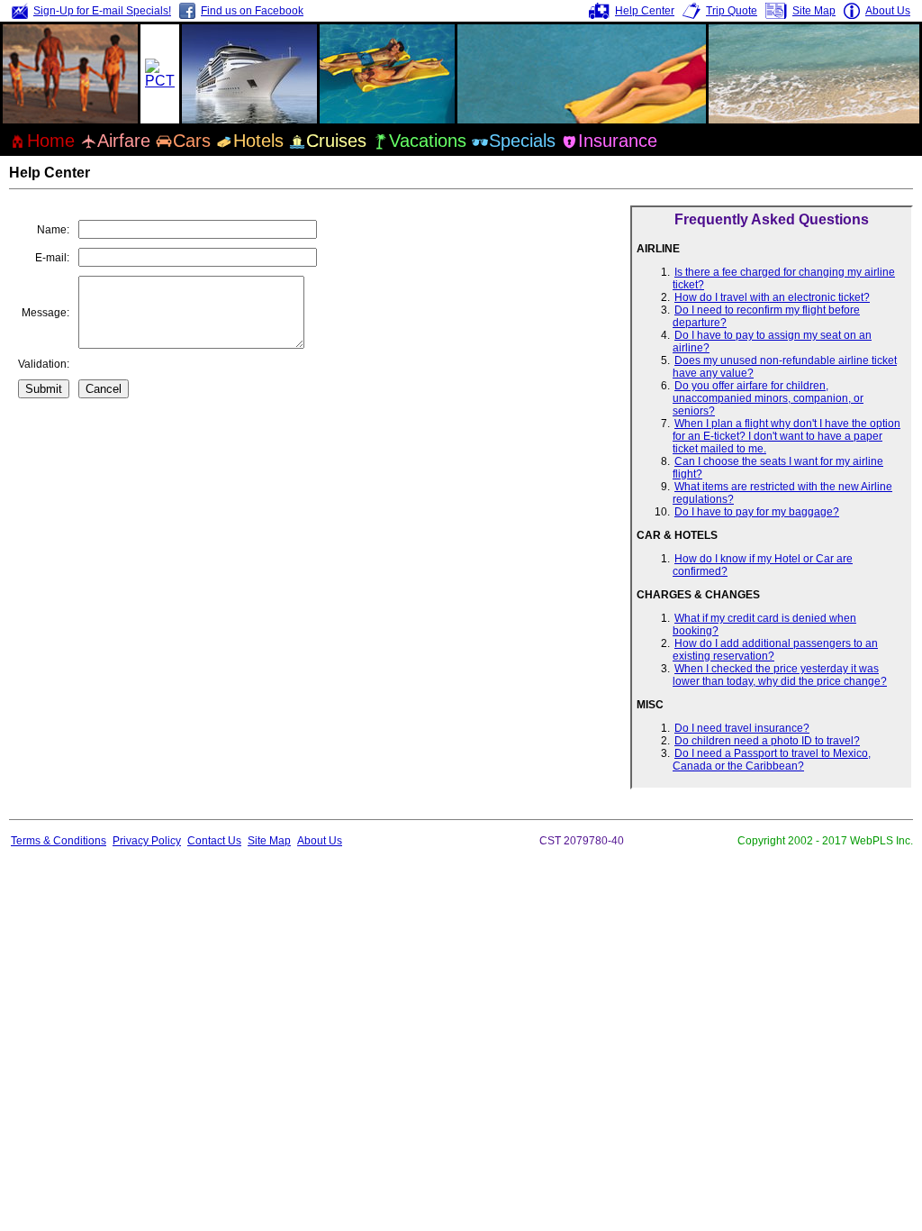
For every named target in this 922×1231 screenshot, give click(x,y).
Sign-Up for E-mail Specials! (102, 11)
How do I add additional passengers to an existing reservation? (775, 649)
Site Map (814, 11)
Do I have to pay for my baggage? (756, 512)
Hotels (258, 140)
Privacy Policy (147, 840)
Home (51, 140)
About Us (887, 11)
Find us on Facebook (252, 11)
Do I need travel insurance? (741, 728)
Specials (522, 140)
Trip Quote (731, 11)
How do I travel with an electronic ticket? (772, 297)
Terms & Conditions (58, 840)
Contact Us (214, 840)
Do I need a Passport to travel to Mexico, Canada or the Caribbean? (772, 759)
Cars (192, 140)
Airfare (123, 140)
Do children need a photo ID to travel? (767, 740)
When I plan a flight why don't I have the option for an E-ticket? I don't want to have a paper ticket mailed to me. (786, 436)
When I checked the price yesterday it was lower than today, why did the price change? (780, 675)
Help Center (644, 11)
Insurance (617, 140)
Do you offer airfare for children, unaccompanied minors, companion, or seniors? (768, 398)
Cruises (336, 140)
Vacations (427, 140)
